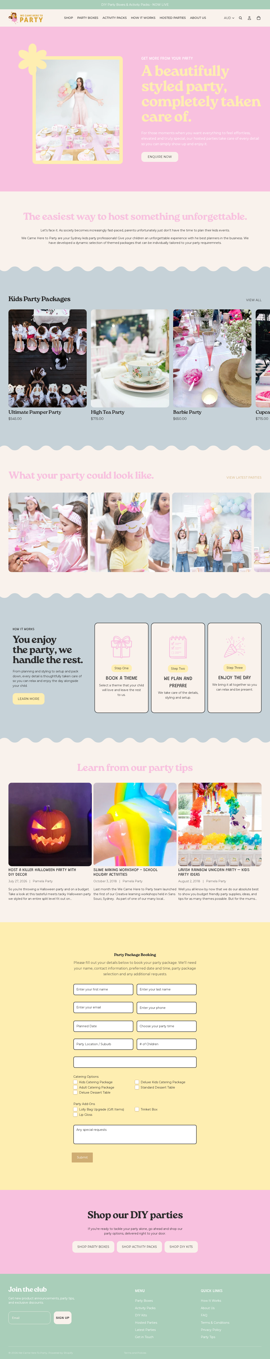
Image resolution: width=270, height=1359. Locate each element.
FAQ (204, 1315)
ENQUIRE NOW (160, 157)
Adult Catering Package (96, 1087)
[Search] (240, 18)
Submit (82, 1157)
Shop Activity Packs (139, 1247)
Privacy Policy (211, 1330)
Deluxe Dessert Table (95, 1092)
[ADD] (80, 401)
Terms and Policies (135, 1352)
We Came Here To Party (32, 1352)
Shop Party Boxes (93, 1247)
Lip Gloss (85, 1115)
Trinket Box (149, 1109)
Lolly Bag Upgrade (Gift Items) (101, 1109)
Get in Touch (144, 1337)
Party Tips (208, 1337)
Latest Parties (145, 1330)
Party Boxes (144, 1301)
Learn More (28, 699)
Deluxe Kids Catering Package (163, 1082)
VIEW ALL (254, 300)
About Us (208, 1308)
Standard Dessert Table (158, 1087)
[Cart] (258, 18)
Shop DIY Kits (181, 1247)
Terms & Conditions (215, 1323)
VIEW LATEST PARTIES (244, 477)
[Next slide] (257, 365)
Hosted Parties (146, 1323)
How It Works (211, 1301)
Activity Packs (145, 1308)
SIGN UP (62, 1317)
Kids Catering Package (96, 1082)
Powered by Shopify (61, 1352)
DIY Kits (141, 1315)
